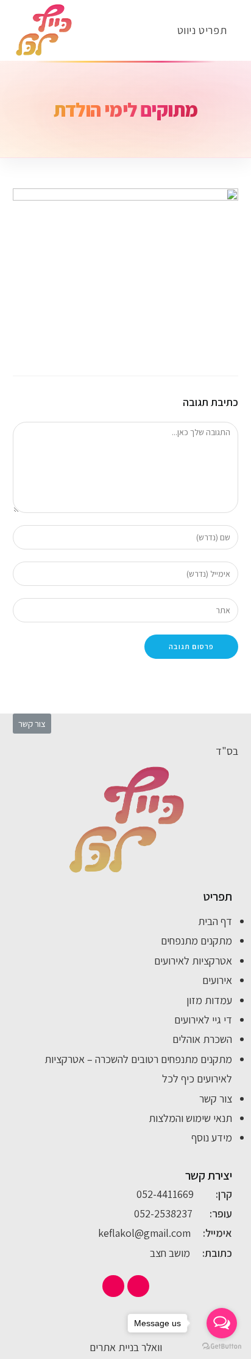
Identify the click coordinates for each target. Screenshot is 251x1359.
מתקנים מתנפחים (196, 941)
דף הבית (215, 921)
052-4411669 (165, 1194)
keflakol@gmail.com (144, 1233)
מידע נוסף (211, 1137)
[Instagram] (113, 1286)
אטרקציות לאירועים (193, 961)
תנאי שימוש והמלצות (190, 1118)
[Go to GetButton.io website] (221, 1346)
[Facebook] (138, 1286)
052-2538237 (163, 1213)
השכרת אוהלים (202, 1039)
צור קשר (215, 1099)
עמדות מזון (209, 1000)
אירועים (217, 980)
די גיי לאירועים (203, 1020)
